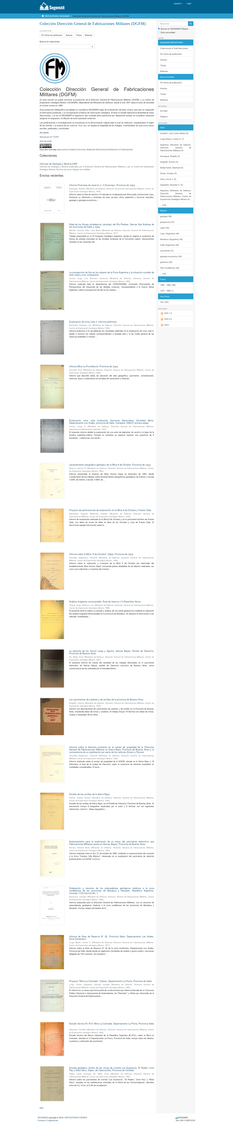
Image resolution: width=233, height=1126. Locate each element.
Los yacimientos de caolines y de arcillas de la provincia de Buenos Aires (106, 699)
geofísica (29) (166, 262)
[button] (178, 3)
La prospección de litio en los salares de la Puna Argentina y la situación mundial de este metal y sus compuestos (111, 273)
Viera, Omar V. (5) (168, 179)
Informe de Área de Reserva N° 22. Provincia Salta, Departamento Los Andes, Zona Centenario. (111, 938)
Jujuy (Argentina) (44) (169, 233)
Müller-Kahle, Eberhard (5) (171, 167)
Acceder (164, 110)
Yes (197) (164, 302)
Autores (69, 35)
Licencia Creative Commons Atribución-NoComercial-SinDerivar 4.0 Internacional (97, 149)
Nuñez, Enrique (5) (168, 173)
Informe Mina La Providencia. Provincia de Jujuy (93, 366)
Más (42, 1107)
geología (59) (166, 216)
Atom (166, 324)
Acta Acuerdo (46, 141)
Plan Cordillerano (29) (169, 267)
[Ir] (190, 23)
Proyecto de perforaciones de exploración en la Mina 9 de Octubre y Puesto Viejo (110, 510)
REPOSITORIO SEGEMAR (57, 16)
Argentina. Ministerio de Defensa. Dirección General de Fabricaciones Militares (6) (175, 147)
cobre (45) (164, 227)
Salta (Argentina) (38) (169, 244)
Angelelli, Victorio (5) (169, 161)
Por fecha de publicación (51, 35)
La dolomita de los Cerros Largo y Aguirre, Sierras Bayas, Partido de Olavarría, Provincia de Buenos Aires (111, 652)
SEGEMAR (43, 1117)
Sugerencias (52, 1120)
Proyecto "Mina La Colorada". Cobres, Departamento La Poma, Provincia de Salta (110, 981)
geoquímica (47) (167, 222)
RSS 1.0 (168, 313)
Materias (88, 35)
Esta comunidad (168, 32)
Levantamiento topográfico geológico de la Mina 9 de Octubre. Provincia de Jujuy (110, 464)
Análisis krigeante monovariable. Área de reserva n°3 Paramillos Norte (105, 601)
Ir (92, 46)
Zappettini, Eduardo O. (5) (171, 184)
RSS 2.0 (168, 318)
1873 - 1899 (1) (167, 290)
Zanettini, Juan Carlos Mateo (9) (174, 133)
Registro (164, 116)
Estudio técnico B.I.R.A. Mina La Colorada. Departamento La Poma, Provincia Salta (111, 1023)
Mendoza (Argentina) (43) (171, 239)
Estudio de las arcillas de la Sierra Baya (89, 794)
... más (163, 204)
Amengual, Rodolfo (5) (170, 156)
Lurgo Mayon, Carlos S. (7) (172, 138)
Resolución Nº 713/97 (49, 136)
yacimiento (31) (167, 250)
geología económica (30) (171, 256)
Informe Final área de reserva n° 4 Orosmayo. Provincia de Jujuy (102, 185)
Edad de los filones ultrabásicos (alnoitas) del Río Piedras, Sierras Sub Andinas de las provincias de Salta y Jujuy (111, 225)
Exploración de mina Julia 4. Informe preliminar (93, 321)
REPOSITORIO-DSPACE (75, 1117)
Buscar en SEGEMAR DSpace (174, 28)
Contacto (42, 1120)
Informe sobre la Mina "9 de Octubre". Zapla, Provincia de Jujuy (101, 554)
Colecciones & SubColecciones (174, 48)
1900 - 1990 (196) (168, 284)
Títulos (79, 35)
